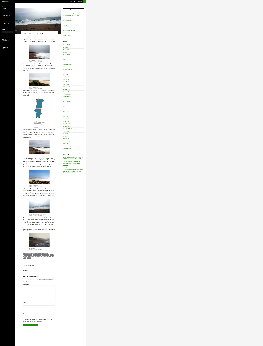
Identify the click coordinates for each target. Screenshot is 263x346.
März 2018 (65, 49)
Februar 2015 (66, 116)
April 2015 (65, 111)
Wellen (29, 258)
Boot (71, 1)
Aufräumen (73, 157)
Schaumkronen (46, 256)
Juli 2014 (65, 133)
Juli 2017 (65, 57)
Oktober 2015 (66, 96)
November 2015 (66, 94)
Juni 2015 (65, 106)
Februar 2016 (66, 86)
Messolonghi (76, 161)
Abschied (64, 157)
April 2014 (65, 141)
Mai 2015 (65, 109)
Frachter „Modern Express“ (48, 159)
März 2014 (65, 143)
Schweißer (75, 168)
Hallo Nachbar (66, 18)
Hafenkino (27, 269)
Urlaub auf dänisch (67, 23)
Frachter (40, 253)
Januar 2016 (66, 89)
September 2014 (66, 128)
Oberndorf (72, 166)
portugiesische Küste (33, 256)
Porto (25, 256)
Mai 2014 (65, 138)
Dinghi (79, 158)
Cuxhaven (76, 158)
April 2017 (65, 62)
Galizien (45, 253)
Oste (76, 166)
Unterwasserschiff (74, 171)
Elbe (82, 158)
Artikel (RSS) (4, 39)
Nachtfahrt (76, 163)
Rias (40, 256)
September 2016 (66, 69)
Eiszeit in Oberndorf (67, 35)
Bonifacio (69, 158)
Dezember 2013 (66, 146)
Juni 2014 (65, 136)
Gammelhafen (66, 25)
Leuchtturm (69, 161)
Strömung (81, 169)
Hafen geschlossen (28, 254)
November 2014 (66, 123)
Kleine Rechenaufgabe (68, 20)
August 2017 (66, 54)
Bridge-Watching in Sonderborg (70, 27)
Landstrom (65, 161)
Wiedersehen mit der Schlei (69, 30)
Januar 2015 (66, 118)
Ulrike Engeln (33, 36)
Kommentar (26, 284)
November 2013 (66, 148)
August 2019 (66, 44)
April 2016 (65, 81)
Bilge (82, 157)
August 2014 (66, 131)
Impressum (80, 1)
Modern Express (45, 254)
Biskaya (34, 253)
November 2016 (66, 64)
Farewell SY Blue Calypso (28, 264)
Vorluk (79, 171)
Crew (75, 1)
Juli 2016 (65, 74)
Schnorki (71, 168)
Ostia (78, 166)
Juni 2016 (65, 76)
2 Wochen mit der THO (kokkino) (70, 13)
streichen (74, 169)
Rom (67, 168)
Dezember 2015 (66, 91)
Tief (25, 258)
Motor (70, 163)
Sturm (52, 256)
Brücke (72, 158)
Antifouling (69, 157)
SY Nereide (66, 171)
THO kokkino (5, 1)
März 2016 (65, 84)
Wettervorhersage (68, 172)
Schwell (78, 168)
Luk (72, 161)
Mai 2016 (65, 79)
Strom (78, 169)
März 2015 (65, 113)
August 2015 (66, 101)
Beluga (80, 157)
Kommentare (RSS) (5, 40)
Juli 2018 (65, 47)
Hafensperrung (37, 254)
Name (24, 302)
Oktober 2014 (66, 126)
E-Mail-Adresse (26, 308)
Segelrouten (4, 24)
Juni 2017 (65, 59)
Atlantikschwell (27, 253)
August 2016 (66, 71)
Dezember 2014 (66, 121)
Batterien (77, 157)
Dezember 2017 (66, 52)
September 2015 (66, 99)
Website (25, 313)
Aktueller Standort (5, 23)
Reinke (64, 168)
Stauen (70, 169)
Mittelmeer (65, 163)
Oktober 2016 (66, 67)
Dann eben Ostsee (67, 32)
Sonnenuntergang (66, 169)
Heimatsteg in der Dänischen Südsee (71, 15)
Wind (74, 172)
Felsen (64, 160)
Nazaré (52, 254)
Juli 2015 (65, 104)
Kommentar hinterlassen (44, 36)
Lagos (81, 160)
